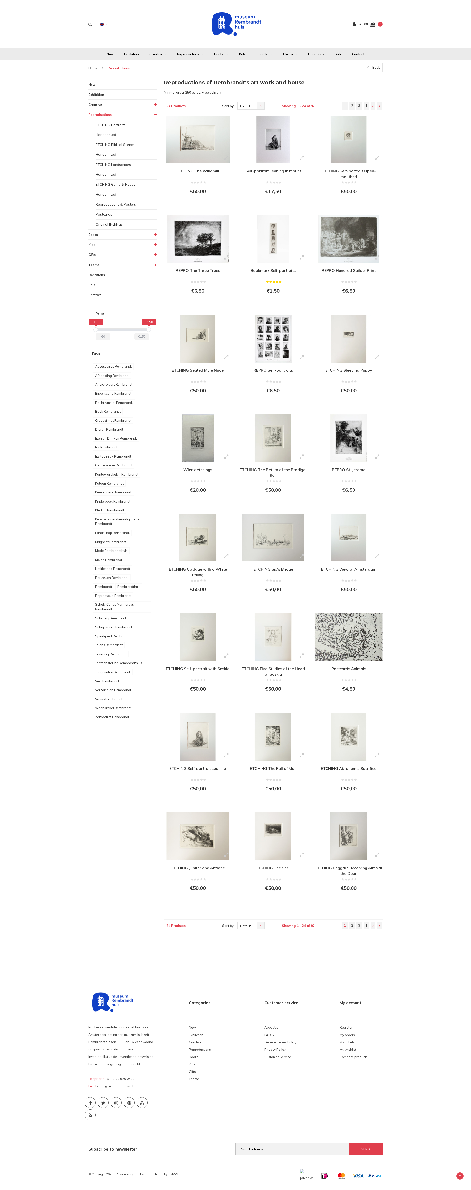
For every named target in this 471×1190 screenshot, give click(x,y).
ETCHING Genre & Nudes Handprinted (115, 189)
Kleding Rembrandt (109, 510)
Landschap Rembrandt (112, 533)
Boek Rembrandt (108, 411)
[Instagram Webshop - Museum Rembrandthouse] (116, 1102)
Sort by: (228, 106)
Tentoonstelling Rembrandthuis (118, 663)
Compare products (354, 1057)
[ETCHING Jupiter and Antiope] (198, 836)
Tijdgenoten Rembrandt (113, 672)
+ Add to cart (194, 205)
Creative (155, 54)
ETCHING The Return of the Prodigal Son (273, 472)
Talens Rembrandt (109, 645)
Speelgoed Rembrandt (112, 636)
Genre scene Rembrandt (113, 465)
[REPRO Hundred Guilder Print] (348, 239)
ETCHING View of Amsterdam (348, 569)
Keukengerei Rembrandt (113, 492)
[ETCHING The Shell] (273, 836)
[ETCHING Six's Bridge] (273, 537)
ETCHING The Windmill (197, 170)
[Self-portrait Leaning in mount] (273, 139)
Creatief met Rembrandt (113, 420)
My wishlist (348, 1049)
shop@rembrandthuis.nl (115, 1086)
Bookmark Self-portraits (273, 270)
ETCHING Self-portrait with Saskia (198, 668)
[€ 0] (95, 329)
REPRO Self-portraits (273, 370)
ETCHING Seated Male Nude (198, 370)
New (110, 54)
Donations (316, 54)
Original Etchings (109, 224)
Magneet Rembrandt (110, 542)
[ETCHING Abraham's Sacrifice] (348, 736)
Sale (338, 54)
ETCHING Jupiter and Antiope (198, 867)
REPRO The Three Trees (198, 270)
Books (219, 54)
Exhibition (131, 54)
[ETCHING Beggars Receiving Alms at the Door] (348, 836)
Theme (287, 54)
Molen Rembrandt (108, 560)
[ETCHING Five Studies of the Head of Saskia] (273, 637)
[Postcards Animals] (348, 637)
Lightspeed (142, 1174)
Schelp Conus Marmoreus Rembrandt (114, 606)
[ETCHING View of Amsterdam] (348, 537)
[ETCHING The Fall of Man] (273, 736)
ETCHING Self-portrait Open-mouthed (349, 173)
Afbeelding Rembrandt (112, 376)
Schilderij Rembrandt (111, 618)
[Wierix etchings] (198, 438)
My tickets (347, 1042)
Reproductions (188, 54)
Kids (242, 54)
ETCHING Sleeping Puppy (348, 370)
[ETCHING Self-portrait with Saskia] (198, 637)
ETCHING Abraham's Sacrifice (348, 768)
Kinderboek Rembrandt (112, 501)
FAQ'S (269, 1035)
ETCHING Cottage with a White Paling (198, 572)
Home (92, 68)
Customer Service (277, 1057)
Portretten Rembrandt (112, 578)
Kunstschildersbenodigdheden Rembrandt (118, 521)
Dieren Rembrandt (109, 429)
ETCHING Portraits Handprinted (110, 130)
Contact (358, 54)
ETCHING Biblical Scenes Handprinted (115, 149)
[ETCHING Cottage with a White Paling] (198, 537)
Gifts (264, 54)
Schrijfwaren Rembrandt (113, 627)
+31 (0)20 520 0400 (120, 1079)
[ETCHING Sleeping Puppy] (348, 338)
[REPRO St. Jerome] (348, 438)
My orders (347, 1035)
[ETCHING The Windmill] (198, 139)
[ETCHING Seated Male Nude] (198, 338)
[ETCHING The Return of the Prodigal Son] (273, 438)
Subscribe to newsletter (112, 1149)
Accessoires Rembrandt (113, 366)
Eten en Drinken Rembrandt (116, 438)
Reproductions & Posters (116, 204)
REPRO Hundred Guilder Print (349, 270)
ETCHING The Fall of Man (273, 768)
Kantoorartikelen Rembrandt (116, 474)
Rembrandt (103, 586)
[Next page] (373, 106)
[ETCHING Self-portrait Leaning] (198, 736)
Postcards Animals (348, 668)
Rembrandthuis (128, 586)
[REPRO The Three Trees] (198, 239)
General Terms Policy (280, 1042)
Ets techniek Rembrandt (113, 456)
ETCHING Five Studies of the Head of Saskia (273, 671)
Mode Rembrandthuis (111, 551)
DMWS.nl (174, 1174)
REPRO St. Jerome (348, 469)
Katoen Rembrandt (109, 483)
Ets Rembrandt (106, 447)
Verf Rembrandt (107, 681)
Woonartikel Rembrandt (113, 708)
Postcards (104, 214)
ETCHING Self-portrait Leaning (197, 768)
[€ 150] (148, 329)
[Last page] (379, 106)
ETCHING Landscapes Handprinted (113, 169)
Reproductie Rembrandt (113, 596)
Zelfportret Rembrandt (112, 717)
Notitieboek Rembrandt (112, 569)
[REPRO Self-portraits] (273, 338)
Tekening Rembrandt (111, 654)
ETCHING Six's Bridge (273, 569)
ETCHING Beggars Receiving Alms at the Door (348, 870)
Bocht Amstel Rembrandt (114, 403)
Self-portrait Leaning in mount (273, 170)
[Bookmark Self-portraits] (273, 239)
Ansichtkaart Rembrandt (113, 384)
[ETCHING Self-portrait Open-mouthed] (348, 139)
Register (346, 1027)
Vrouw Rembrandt (108, 699)
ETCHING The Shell (273, 867)
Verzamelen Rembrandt (113, 690)
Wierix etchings (197, 469)
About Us (271, 1027)
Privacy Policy (275, 1049)
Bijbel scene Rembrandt (113, 393)
